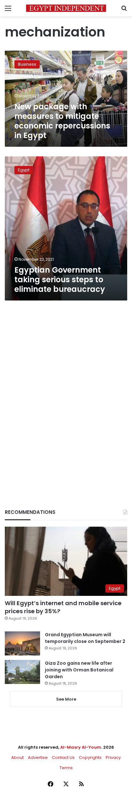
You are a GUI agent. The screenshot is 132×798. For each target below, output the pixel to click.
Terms (66, 768)
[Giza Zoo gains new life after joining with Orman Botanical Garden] (22, 672)
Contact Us (63, 757)
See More (66, 699)
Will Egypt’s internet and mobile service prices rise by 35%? (63, 607)
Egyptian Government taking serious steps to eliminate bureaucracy (59, 279)
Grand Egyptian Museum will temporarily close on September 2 (85, 638)
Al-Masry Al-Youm (80, 747)
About (17, 757)
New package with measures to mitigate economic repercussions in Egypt (62, 121)
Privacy (113, 757)
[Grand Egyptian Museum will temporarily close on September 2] (22, 643)
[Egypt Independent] (66, 8)
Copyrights (90, 757)
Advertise (38, 757)
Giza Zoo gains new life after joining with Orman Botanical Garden (79, 670)
